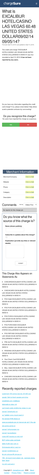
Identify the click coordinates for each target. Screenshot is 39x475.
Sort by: (21, 204)
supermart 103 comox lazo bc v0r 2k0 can (16, 394)
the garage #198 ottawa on (11, 418)
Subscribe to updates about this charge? (20, 235)
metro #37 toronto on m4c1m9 (12, 436)
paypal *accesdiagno (9, 433)
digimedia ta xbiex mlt (9, 404)
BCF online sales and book (11, 440)
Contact (6, 473)
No (28, 125)
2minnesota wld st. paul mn (11, 447)
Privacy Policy (16, 473)
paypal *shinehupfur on (10, 411)
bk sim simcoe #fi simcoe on (12, 454)
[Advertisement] (19, 83)
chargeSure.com (18, 470)
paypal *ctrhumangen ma (10, 429)
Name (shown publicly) (13, 226)
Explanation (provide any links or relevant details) (20, 241)
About (32, 470)
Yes (11, 125)
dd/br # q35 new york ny (10, 443)
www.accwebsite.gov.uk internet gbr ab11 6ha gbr (19, 422)
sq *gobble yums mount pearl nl (13, 415)
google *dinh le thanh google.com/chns (15, 397)
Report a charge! (29, 473)
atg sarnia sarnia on (8, 426)
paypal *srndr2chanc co (10, 451)
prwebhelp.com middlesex (11, 401)
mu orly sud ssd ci (8, 464)
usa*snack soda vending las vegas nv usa (16, 408)
